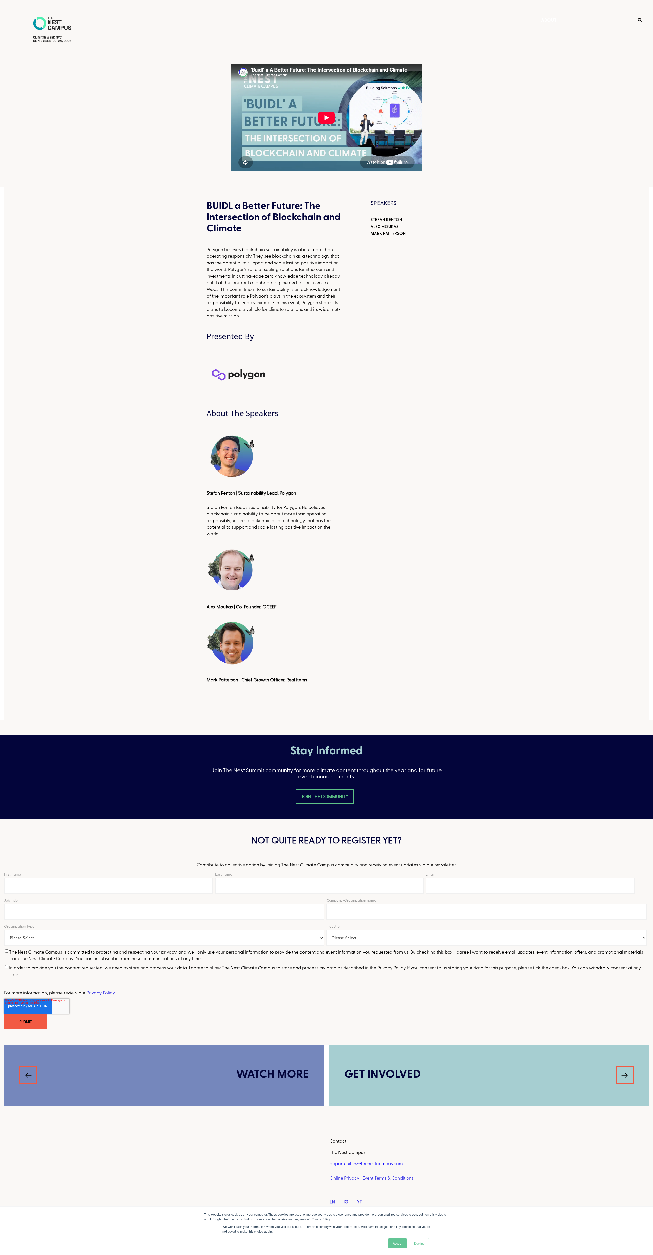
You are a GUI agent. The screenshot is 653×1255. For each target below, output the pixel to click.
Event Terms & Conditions (388, 1177)
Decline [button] (419, 1243)
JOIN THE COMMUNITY (324, 796)
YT (359, 1201)
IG (346, 1201)
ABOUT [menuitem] (549, 19)
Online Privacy (344, 1177)
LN (332, 1201)
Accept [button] (397, 1243)
